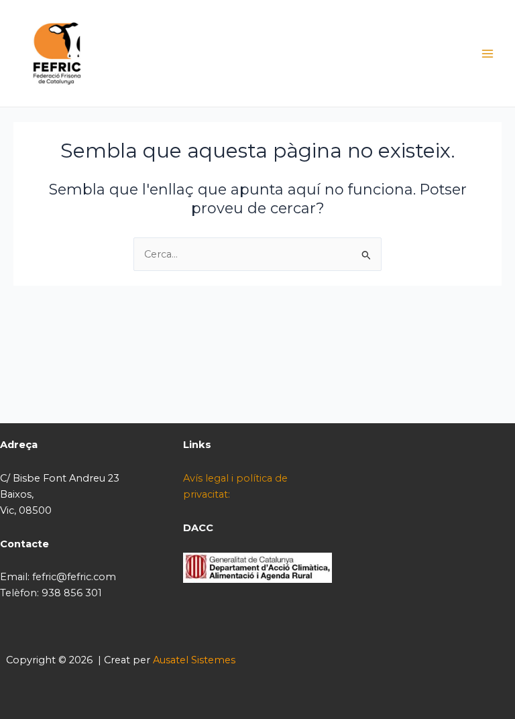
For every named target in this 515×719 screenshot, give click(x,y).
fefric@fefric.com (74, 577)
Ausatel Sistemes (194, 660)
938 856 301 (72, 593)
